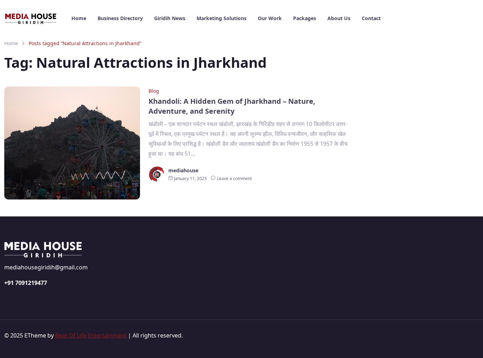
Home (11, 43)
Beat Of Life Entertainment (91, 335)
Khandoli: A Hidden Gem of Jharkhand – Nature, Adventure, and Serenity (232, 106)
